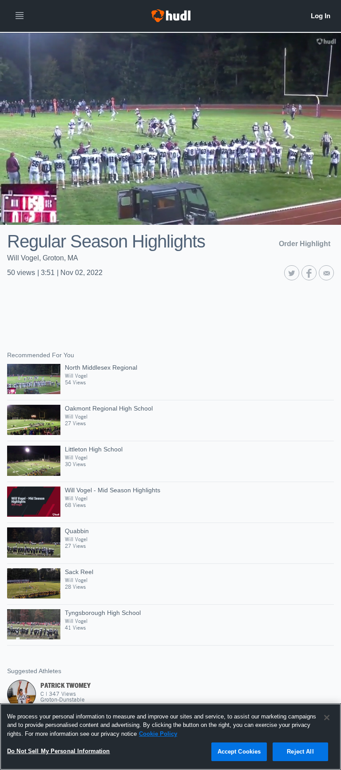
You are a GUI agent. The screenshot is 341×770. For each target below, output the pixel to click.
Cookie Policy (158, 733)
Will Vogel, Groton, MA (42, 258)
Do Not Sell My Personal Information (58, 751)
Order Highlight (304, 243)
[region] (170, 736)
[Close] (327, 717)
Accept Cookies (239, 751)
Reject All (300, 751)
